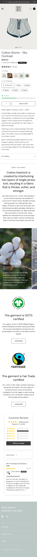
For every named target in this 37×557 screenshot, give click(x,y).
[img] (11, 469)
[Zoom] (18, 26)
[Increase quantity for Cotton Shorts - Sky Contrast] (8, 103)
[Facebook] (4, 516)
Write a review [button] (18, 443)
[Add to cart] (23, 103)
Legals (3, 541)
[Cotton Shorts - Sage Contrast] (27, 75)
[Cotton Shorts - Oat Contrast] (4, 75)
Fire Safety (5, 156)
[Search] (30, 9)
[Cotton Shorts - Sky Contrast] (21, 75)
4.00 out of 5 (23, 422)
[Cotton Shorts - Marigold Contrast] (9, 75)
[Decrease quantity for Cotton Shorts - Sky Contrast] (3, 103)
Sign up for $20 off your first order (17, 2)
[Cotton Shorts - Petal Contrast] (15, 75)
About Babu (5, 527)
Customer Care (6, 534)
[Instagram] (8, 516)
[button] (6, 67)
